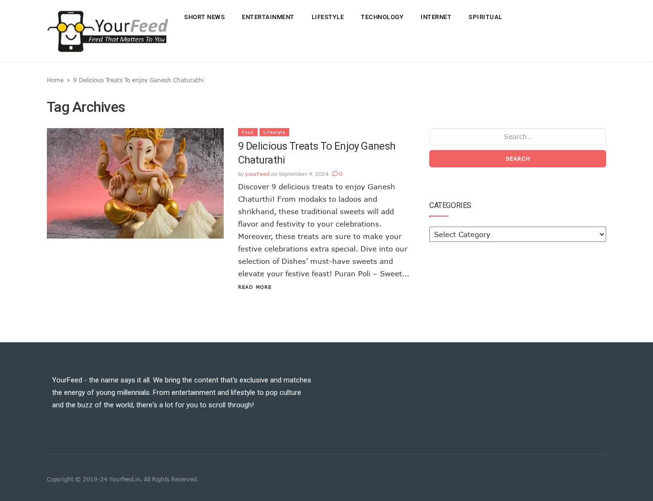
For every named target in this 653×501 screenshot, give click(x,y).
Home (55, 79)
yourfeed (257, 173)
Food (248, 132)
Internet (436, 17)
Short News (204, 17)
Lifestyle (328, 17)
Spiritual (485, 17)
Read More (255, 287)
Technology (382, 17)
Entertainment (268, 17)
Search (518, 158)
